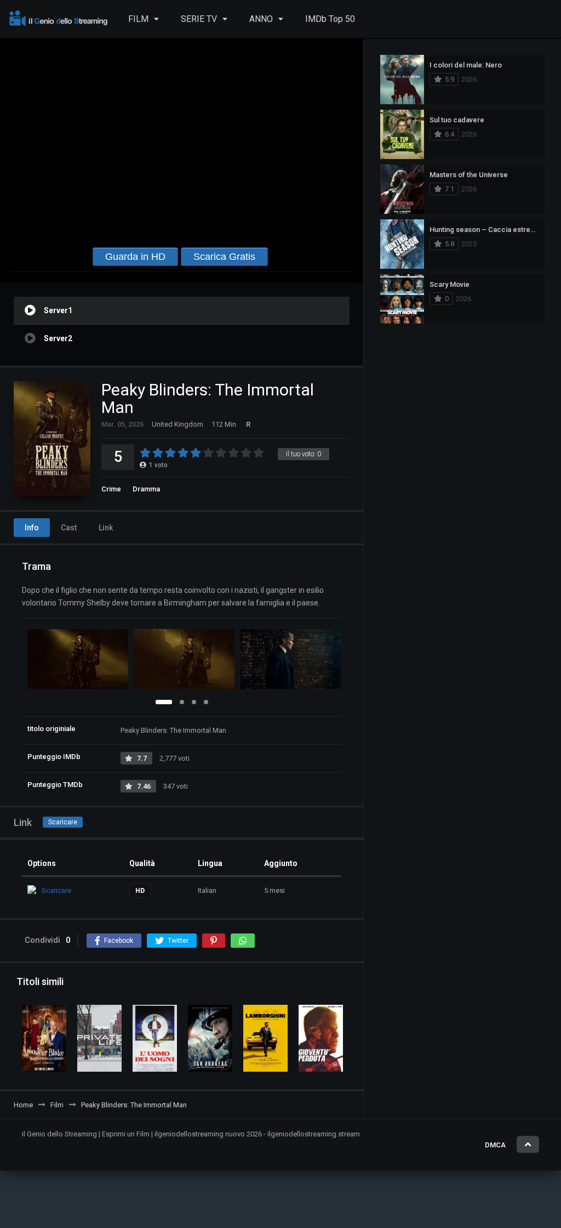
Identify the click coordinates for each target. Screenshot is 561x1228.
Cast (69, 527)
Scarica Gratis (224, 256)
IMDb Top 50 (330, 19)
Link (106, 527)
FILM (138, 19)
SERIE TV (199, 19)
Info (32, 527)
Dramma (146, 489)
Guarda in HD (135, 256)
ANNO (261, 19)
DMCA (495, 1145)
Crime (111, 489)
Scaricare (62, 822)
